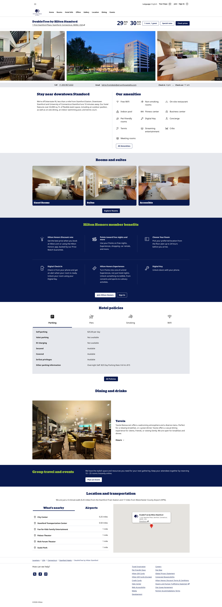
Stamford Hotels (65, 560)
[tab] (52, 320)
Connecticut (52, 560)
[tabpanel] (111, 351)
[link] (66, 85)
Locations (36, 560)
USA (43, 560)
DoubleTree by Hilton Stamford (86, 560)
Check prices (184, 23)
